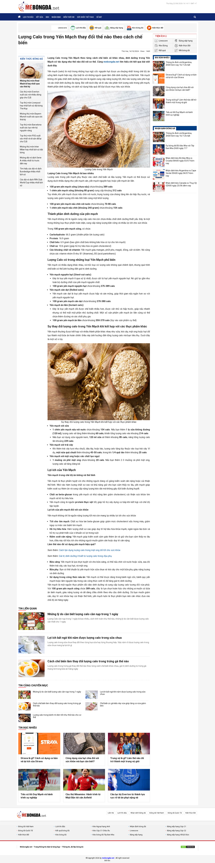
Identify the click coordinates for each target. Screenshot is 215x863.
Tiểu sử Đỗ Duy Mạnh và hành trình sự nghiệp (37, 796)
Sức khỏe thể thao (85, 17)
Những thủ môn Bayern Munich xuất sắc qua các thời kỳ (31, 117)
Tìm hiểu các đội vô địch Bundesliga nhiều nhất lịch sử (31, 171)
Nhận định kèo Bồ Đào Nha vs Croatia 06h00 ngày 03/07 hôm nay (180, 161)
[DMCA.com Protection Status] (187, 847)
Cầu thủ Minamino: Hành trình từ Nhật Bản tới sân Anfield (83, 796)
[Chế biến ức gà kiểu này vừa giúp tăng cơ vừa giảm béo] (91, 706)
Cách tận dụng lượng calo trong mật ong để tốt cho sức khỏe (89, 550)
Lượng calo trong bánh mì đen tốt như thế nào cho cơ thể (57, 716)
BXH (47, 17)
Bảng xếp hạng (185, 41)
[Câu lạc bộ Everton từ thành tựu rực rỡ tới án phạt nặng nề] (129, 779)
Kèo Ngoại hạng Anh (101, 826)
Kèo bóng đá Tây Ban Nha (103, 835)
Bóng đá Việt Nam (156, 813)
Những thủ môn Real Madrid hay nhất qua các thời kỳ (30, 84)
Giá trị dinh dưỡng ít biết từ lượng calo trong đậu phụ (85, 556)
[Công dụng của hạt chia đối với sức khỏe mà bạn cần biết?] (84, 743)
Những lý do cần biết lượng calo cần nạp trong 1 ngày (83, 614)
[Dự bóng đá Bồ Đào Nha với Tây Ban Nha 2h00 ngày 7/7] (159, 149)
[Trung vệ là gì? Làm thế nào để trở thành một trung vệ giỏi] (129, 743)
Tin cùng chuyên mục (33, 685)
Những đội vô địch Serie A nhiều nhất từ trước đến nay (30, 160)
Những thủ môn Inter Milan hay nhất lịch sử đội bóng (31, 149)
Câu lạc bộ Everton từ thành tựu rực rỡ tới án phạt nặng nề (127, 796)
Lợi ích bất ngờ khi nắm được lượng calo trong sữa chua (85, 637)
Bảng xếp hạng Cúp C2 (176, 830)
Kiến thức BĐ (68, 17)
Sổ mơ (99, 17)
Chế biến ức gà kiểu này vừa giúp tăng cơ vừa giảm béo (123, 704)
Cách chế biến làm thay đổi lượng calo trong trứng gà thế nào (88, 661)
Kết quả (162, 50)
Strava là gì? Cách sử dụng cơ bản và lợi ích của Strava (39, 760)
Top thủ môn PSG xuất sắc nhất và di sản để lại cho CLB (30, 138)
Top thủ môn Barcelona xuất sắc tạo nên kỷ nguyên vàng (30, 127)
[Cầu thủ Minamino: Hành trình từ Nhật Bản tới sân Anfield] (84, 779)
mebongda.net (111, 61)
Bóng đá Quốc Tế (175, 813)
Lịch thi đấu (28, 17)
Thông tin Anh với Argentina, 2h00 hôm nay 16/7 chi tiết (179, 63)
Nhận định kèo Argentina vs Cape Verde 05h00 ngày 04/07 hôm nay (181, 173)
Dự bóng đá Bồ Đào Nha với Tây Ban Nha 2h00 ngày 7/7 (180, 146)
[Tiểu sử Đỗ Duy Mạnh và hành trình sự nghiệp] (39, 779)
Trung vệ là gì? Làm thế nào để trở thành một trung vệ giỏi (127, 760)
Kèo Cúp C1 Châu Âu (101, 830)
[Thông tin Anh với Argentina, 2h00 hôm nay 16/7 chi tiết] (159, 66)
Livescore (163, 41)
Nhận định (56, 17)
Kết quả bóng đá (62, 830)
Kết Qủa (39, 17)
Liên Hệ (111, 813)
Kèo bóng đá (60, 835)
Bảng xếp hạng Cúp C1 (176, 826)
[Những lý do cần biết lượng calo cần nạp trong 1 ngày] (31, 621)
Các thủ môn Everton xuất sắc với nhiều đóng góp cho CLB (30, 95)
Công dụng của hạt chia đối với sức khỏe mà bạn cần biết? (82, 760)
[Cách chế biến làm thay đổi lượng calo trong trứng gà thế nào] (31, 668)
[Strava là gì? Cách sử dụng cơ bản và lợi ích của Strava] (39, 743)
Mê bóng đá (184, 50)
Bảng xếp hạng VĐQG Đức (178, 835)
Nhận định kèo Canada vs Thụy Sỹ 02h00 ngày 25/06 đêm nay (181, 184)
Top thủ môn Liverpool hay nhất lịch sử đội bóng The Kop (31, 106)
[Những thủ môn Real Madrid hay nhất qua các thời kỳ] (31, 71)
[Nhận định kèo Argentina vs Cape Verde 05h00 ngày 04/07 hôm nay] (159, 174)
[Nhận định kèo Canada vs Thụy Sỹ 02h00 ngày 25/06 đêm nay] (159, 187)
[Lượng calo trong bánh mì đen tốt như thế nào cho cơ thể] (24, 718)
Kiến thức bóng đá (31, 58)
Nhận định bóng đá (138, 813)
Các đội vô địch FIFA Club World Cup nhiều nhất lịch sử (31, 182)
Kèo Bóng (163, 45)
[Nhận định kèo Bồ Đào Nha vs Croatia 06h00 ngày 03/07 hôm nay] (159, 162)
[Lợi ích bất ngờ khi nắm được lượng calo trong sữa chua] (31, 645)
